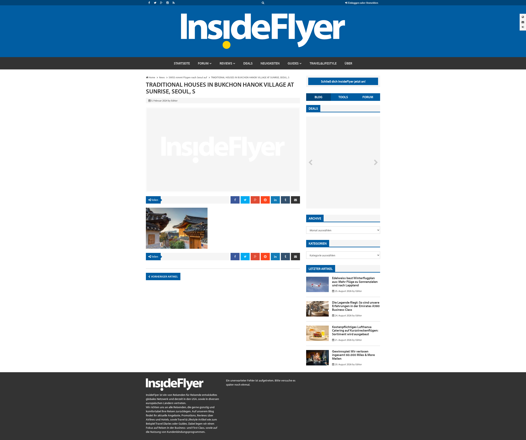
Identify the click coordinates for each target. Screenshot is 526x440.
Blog (318, 97)
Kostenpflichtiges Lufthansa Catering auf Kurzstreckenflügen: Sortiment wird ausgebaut (355, 330)
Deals (313, 108)
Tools (343, 97)
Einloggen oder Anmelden (362, 2)
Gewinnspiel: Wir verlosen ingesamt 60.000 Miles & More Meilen (353, 355)
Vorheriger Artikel (164, 276)
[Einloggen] (523, 27)
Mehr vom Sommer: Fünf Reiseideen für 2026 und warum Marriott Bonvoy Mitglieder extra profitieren (336, 191)
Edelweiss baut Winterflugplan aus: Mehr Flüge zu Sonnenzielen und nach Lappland (355, 281)
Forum (367, 97)
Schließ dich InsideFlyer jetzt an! (343, 81)
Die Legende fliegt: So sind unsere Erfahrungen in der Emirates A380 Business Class (356, 306)
